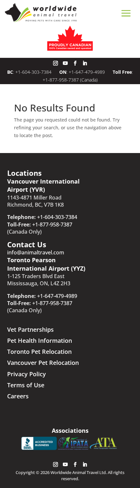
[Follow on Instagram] (55, 63)
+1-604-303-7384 (34, 72)
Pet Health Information (39, 340)
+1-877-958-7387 (61, 80)
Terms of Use (25, 385)
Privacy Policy (26, 374)
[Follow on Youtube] (65, 63)
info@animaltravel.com (35, 252)
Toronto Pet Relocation (39, 351)
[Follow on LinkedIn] (85, 63)
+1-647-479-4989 (87, 72)
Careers (18, 396)
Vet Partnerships (30, 329)
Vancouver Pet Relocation (43, 362)
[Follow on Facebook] (75, 63)
